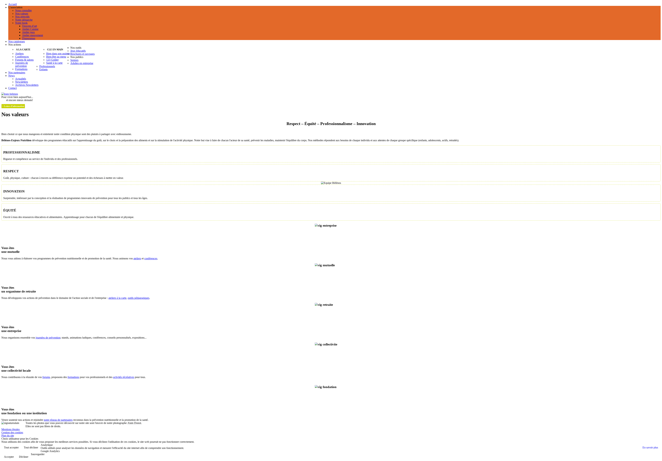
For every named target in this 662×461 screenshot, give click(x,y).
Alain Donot (134, 423)
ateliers (137, 258)
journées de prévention (48, 337)
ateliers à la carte (117, 297)
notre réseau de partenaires (58, 419)
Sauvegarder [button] (37, 454)
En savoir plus (650, 447)
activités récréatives (123, 377)
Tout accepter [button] (11, 447)
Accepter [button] (9, 456)
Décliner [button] (23, 456)
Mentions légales (10, 429)
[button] (334, 7)
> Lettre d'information (13, 106)
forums (46, 377)
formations (73, 377)
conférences (150, 258)
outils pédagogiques (138, 297)
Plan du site (7, 435)
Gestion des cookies (12, 432)
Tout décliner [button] (31, 447)
